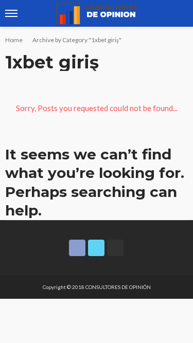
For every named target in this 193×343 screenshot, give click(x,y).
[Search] (179, 13)
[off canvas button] (11, 13)
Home (14, 40)
